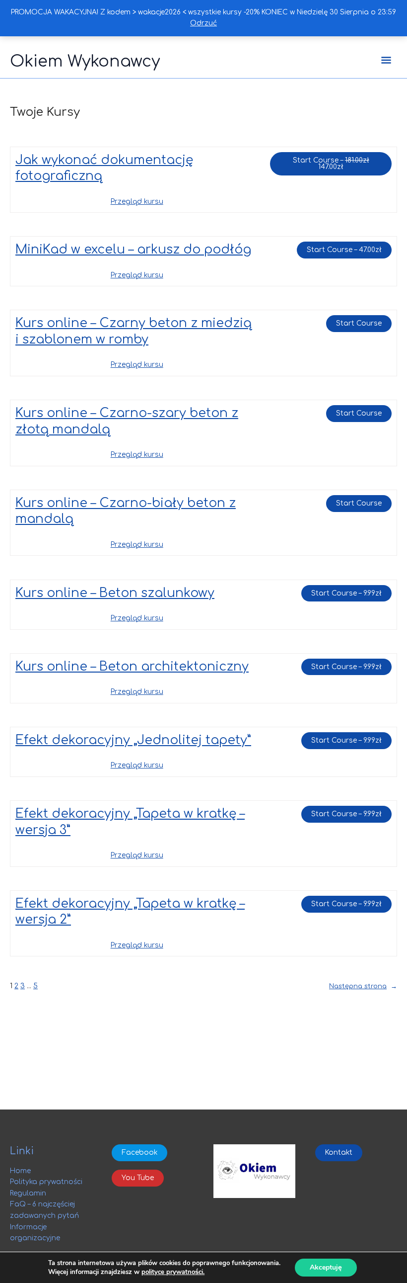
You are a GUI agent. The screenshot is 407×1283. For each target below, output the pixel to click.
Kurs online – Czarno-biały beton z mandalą (125, 511)
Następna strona (363, 986)
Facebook (139, 1152)
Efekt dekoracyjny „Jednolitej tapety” (133, 740)
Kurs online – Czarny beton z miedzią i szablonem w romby (133, 331)
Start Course (359, 323)
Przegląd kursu (137, 201)
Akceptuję (326, 1267)
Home (20, 1171)
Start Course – (342, 161)
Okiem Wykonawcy (85, 61)
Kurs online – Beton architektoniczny (132, 667)
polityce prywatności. (172, 1272)
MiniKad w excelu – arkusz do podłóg (133, 250)
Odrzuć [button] (203, 23)
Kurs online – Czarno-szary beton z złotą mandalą (126, 421)
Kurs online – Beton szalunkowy (114, 593)
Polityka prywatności (46, 1182)
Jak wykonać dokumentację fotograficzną (104, 168)
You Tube (138, 1178)
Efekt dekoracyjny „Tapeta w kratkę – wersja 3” (130, 822)
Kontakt (338, 1152)
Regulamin (28, 1193)
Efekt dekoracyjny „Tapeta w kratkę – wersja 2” (130, 912)
